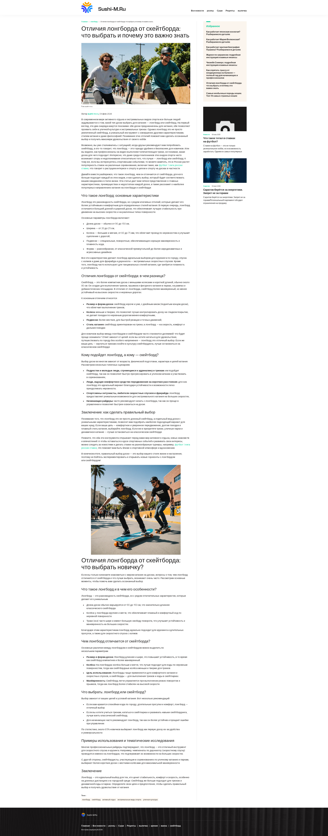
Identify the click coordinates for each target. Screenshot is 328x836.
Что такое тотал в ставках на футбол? (225, 130)
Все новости (197, 11)
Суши (220, 11)
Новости (206, 134)
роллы (210, 11)
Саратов (206, 186)
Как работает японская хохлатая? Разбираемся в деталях (225, 33)
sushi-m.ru (92, 815)
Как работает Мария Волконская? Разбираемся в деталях (225, 41)
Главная (84, 21)
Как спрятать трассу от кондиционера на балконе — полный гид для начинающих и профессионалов (225, 74)
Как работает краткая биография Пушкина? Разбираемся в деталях (225, 48)
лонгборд (94, 21)
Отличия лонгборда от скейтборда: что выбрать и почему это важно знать (225, 86)
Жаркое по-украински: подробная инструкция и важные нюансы (225, 56)
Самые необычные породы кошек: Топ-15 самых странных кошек (225, 95)
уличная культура (150, 800)
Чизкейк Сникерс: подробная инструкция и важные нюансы (225, 64)
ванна (164, 826)
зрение (154, 826)
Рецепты (230, 11)
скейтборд (96, 800)
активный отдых (109, 800)
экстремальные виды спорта (129, 800)
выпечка (242, 11)
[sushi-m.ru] (87, 7)
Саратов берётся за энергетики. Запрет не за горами (225, 181)
